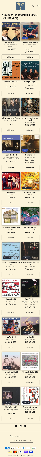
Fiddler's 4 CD (11, 192)
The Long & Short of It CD (30, 372)
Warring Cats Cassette (30, 407)
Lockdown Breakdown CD (30, 43)
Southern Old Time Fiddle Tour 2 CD (30, 263)
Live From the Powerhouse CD (11, 227)
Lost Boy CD (30, 337)
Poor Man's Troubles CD (11, 372)
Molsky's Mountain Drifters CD (11, 118)
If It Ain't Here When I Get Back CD (30, 119)
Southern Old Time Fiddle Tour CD (11, 263)
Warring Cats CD (11, 299)
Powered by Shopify (27, 455)
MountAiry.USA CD (10, 337)
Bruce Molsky (17, 455)
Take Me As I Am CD (11, 407)
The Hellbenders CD (30, 227)
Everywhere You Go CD (11, 82)
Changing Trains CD (30, 192)
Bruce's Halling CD (10, 43)
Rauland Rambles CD (11, 155)
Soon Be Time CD (30, 155)
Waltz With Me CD (30, 299)
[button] (2, 6)
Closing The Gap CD (30, 82)
